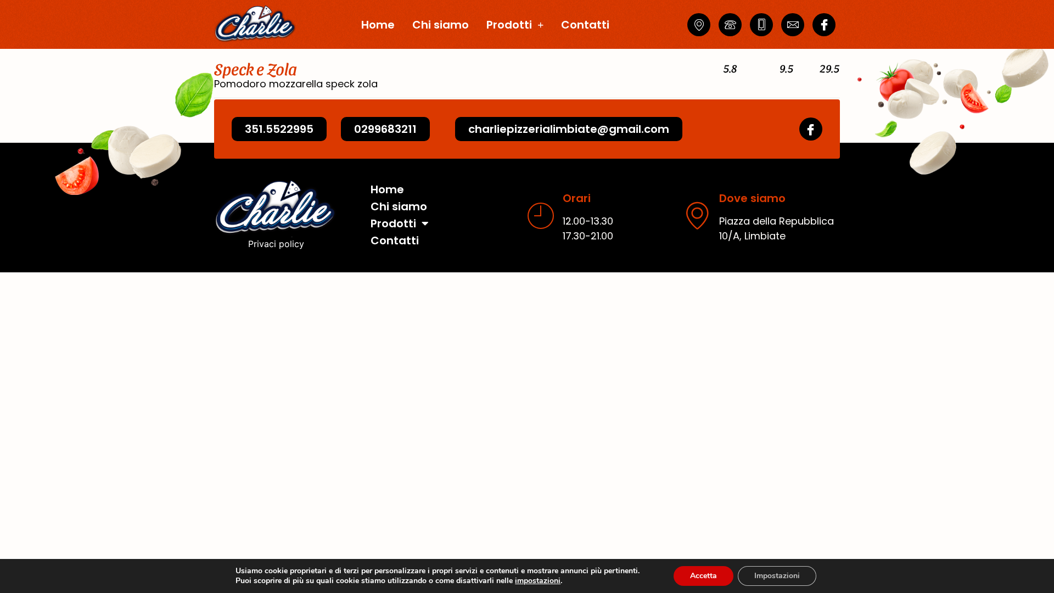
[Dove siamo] (697, 215)
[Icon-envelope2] (792, 24)
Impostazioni (777, 575)
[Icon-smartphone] (761, 24)
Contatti (585, 24)
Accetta (703, 575)
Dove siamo (752, 198)
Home (378, 24)
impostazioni (537, 581)
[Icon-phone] (730, 24)
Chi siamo (440, 24)
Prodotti (509, 24)
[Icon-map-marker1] (698, 24)
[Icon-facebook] (824, 24)
